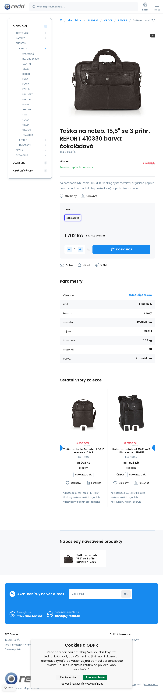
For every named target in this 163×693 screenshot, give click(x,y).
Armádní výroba (23, 170)
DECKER (26, 74)
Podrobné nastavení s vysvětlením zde (81, 683)
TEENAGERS (22, 155)
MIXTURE (27, 99)
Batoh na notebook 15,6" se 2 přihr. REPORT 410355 (131, 451)
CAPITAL (26, 63)
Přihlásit (126, 594)
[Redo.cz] (61, 20)
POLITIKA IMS (119, 649)
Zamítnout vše (68, 677)
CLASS (25, 69)
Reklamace (118, 653)
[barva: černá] (127, 428)
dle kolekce (75, 20)
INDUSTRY (27, 94)
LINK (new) (28, 53)
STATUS (26, 129)
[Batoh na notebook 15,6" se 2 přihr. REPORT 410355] (131, 412)
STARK (25, 124)
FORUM (26, 89)
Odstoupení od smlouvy (125, 639)
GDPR (115, 644)
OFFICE (108, 20)
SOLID (25, 119)
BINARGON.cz (151, 684)
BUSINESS (93, 20)
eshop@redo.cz (67, 616)
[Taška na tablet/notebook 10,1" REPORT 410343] (83, 412)
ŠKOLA (19, 150)
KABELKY (20, 38)
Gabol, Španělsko (140, 295)
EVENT (25, 84)
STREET (23, 140)
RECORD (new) (30, 58)
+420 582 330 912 (29, 616)
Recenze (117, 658)
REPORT (122, 20)
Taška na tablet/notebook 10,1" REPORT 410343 (83, 451)
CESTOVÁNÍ (22, 33)
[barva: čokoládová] (83, 428)
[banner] (14, 6)
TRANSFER (27, 135)
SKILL (24, 114)
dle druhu (19, 162)
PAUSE (25, 104)
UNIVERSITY (25, 145)
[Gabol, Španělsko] (149, 164)
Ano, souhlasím (95, 677)
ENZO (25, 79)
